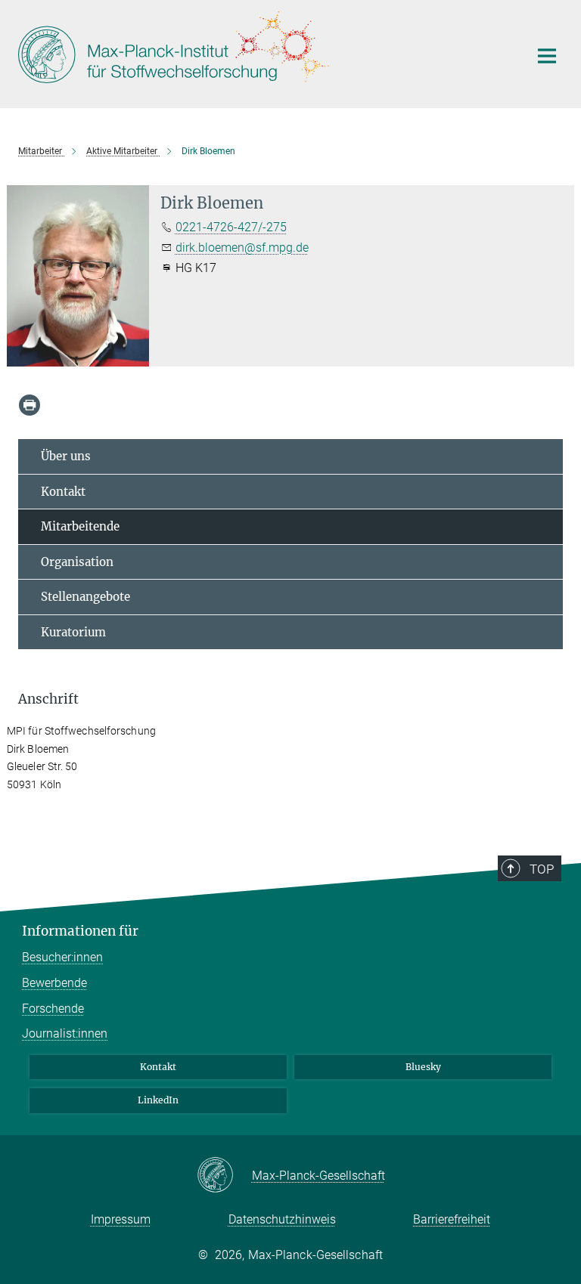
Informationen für (80, 931)
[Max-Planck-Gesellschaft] (224, 1176)
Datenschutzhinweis (282, 1219)
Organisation (77, 562)
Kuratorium (73, 632)
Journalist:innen (64, 1033)
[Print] (29, 405)
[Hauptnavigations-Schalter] (547, 56)
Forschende (53, 1008)
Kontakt (63, 491)
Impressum (121, 1219)
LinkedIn (158, 1100)
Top (542, 869)
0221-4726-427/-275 (231, 227)
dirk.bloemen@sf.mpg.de (242, 247)
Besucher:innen (62, 957)
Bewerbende (54, 983)
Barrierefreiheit (451, 1219)
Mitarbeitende (80, 526)
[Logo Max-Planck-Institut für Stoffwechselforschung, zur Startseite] (264, 52)
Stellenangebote (85, 596)
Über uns (66, 456)
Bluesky (423, 1066)
